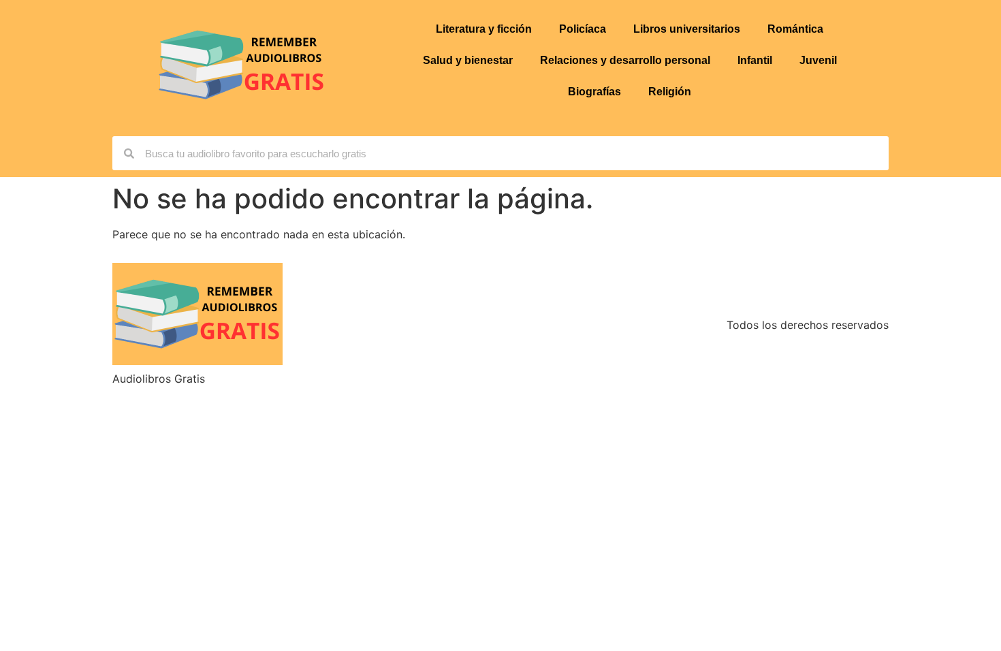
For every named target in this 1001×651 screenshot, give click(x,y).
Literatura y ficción (484, 29)
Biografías (594, 91)
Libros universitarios (686, 29)
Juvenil (818, 60)
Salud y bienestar (468, 60)
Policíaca (582, 29)
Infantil (754, 60)
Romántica (795, 29)
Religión (669, 91)
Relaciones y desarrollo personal (625, 60)
